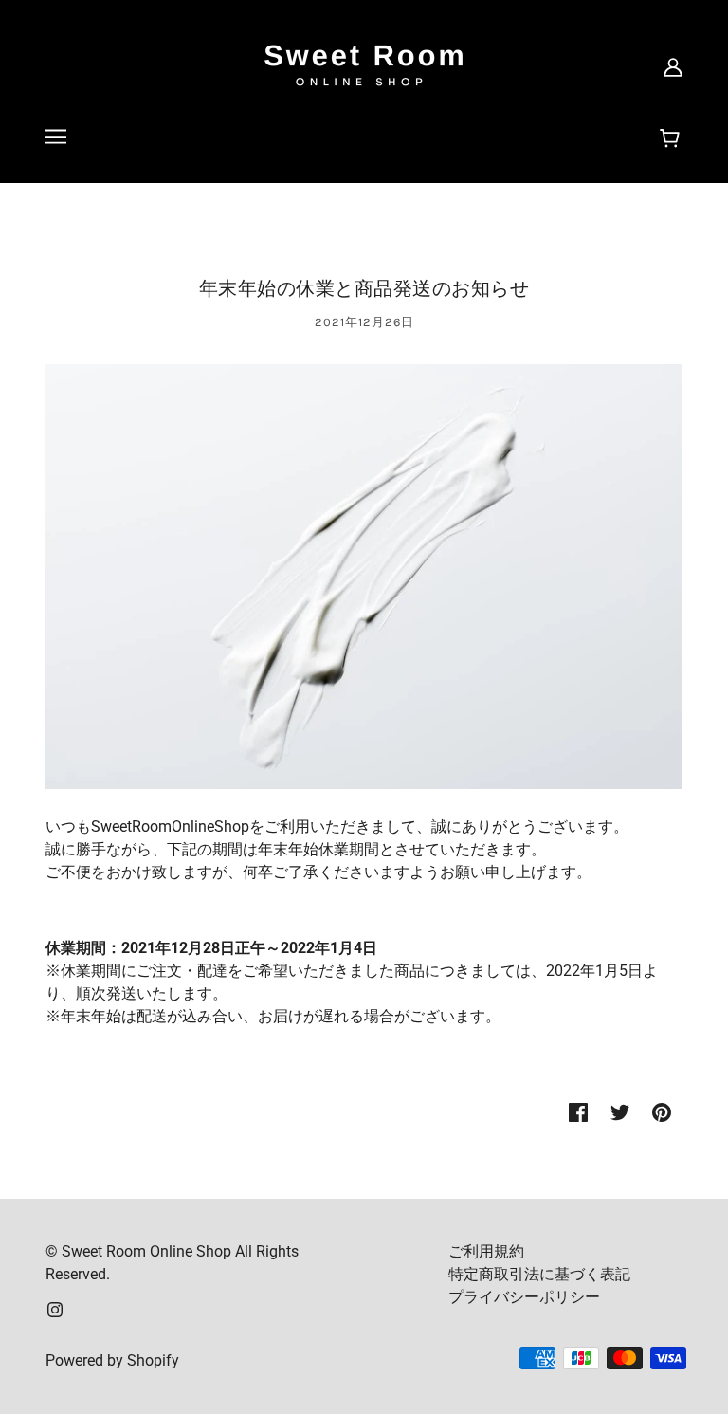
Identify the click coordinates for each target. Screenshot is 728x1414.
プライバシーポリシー (524, 1297)
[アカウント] (673, 66)
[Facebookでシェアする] (578, 1111)
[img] (55, 1309)
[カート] (672, 139)
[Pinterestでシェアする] (661, 1111)
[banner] (364, 65)
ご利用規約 (486, 1251)
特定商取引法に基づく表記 (539, 1274)
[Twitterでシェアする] (620, 1111)
